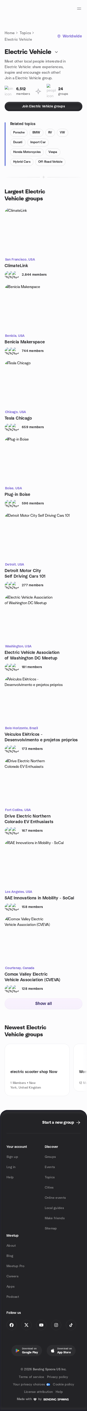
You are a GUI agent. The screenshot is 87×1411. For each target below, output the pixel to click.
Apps (10, 1286)
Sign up (12, 1157)
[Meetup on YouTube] (41, 1325)
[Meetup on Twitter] (26, 1325)
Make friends (55, 1218)
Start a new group (58, 1122)
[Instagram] (56, 1325)
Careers (12, 1276)
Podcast (12, 1296)
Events (50, 1167)
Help (10, 1177)
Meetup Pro (15, 1266)
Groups (50, 1157)
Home (10, 33)
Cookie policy (63, 1384)
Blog (9, 1256)
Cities (49, 1187)
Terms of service (31, 1377)
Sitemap (51, 1228)
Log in (11, 1167)
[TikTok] (71, 1325)
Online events (55, 1197)
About (11, 1245)
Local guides (54, 1208)
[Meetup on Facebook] (11, 1325)
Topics (25, 33)
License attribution (38, 1392)
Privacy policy (57, 1377)
